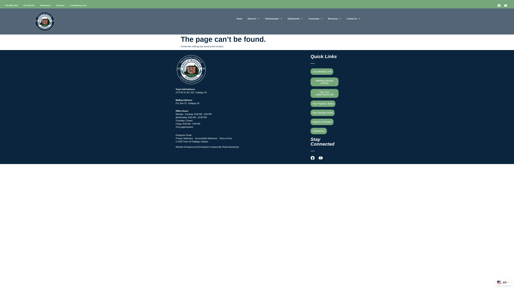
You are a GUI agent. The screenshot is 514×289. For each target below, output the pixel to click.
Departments (294, 19)
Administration (272, 19)
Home (239, 19)
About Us (251, 19)
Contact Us (352, 19)
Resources (333, 19)
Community (313, 19)
